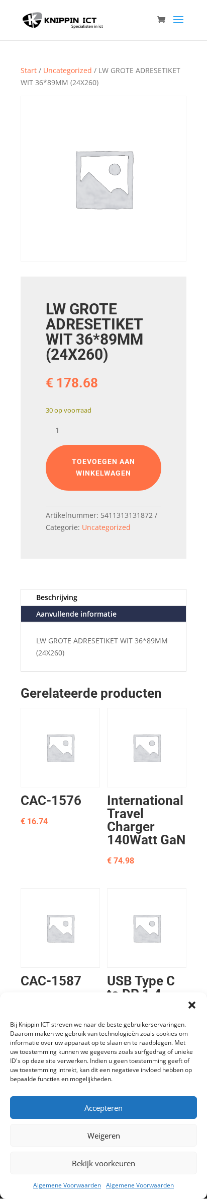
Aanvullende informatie (76, 614)
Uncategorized (67, 70)
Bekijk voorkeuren (103, 1163)
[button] (192, 1005)
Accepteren (103, 1108)
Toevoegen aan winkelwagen (103, 467)
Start (29, 70)
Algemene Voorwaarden (67, 1185)
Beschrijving (56, 597)
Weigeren (103, 1135)
